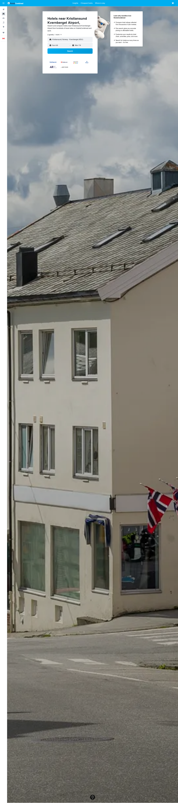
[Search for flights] (3, 9)
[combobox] (54, 35)
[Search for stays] (3, 14)
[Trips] (3, 33)
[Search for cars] (3, 18)
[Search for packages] (3, 22)
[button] (3, 3)
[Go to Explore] (3, 27)
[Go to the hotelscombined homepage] (15, 3)
